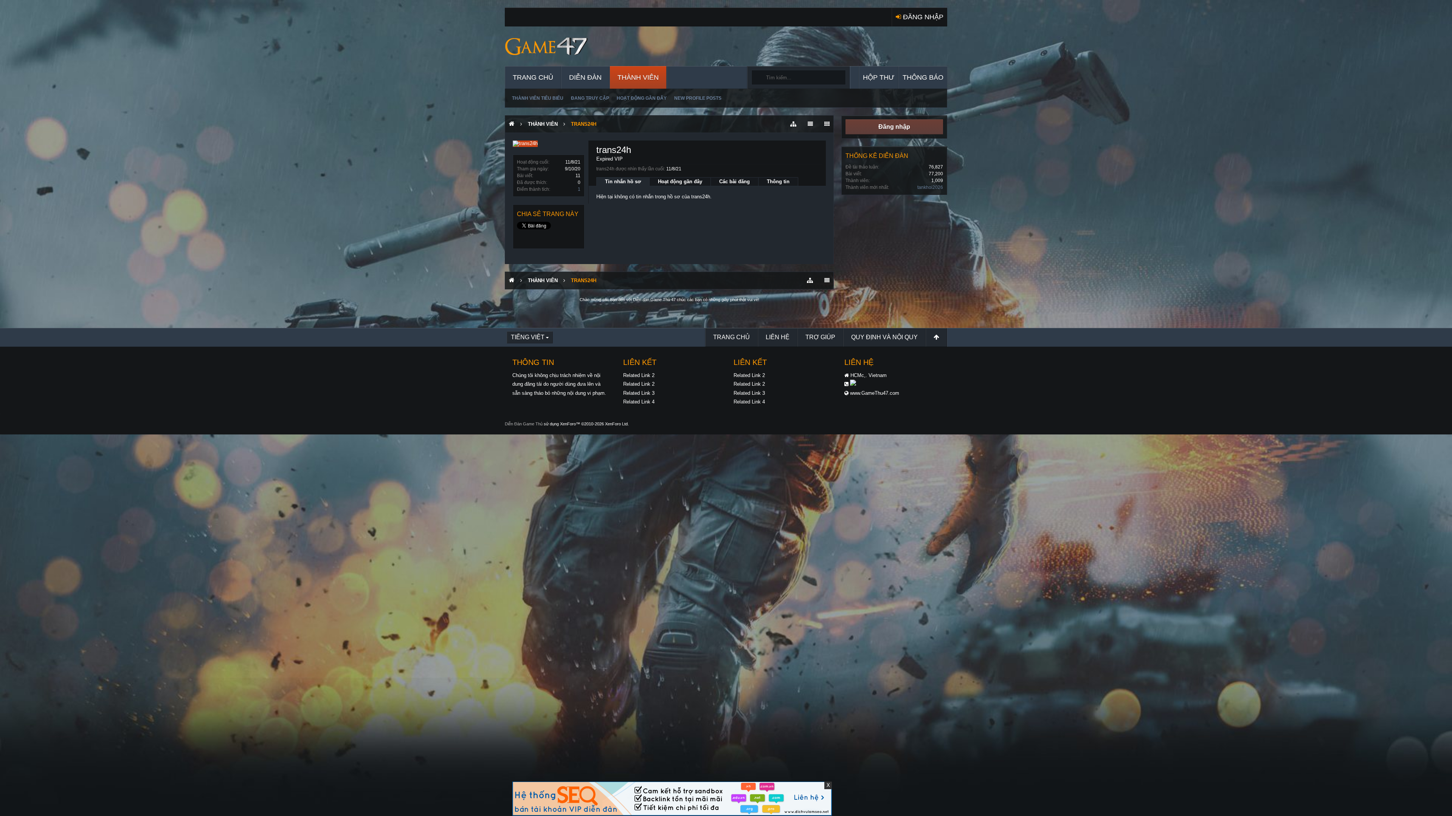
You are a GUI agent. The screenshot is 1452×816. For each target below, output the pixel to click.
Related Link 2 (639, 375)
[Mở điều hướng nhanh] (793, 124)
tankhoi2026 (930, 187)
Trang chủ (533, 77)
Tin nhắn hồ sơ (623, 181)
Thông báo (923, 77)
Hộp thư (878, 77)
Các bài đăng (734, 181)
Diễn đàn (585, 77)
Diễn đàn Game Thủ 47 (654, 299)
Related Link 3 (639, 393)
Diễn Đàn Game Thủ (524, 424)
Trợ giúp (820, 337)
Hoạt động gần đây (642, 98)
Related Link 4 (639, 402)
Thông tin (778, 181)
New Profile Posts (697, 98)
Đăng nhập (894, 127)
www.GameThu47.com (874, 393)
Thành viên (638, 77)
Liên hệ (778, 337)
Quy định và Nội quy (884, 337)
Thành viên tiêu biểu (537, 98)
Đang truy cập (590, 98)
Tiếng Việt (527, 337)
